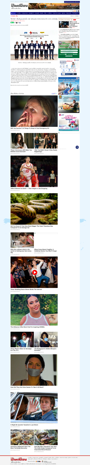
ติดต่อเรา (27, 1)
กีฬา (45, 13)
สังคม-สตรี (68, 13)
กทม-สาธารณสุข (57, 13)
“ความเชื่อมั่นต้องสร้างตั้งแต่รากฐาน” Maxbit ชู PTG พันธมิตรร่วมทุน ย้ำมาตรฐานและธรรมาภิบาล (69, 31)
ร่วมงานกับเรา (54, 459)
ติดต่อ (49, 459)
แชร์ (15, 22)
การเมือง (19, 13)
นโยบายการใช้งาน (37, 459)
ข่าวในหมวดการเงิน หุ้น (66, 19)
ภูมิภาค (63, 13)
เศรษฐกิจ (31, 13)
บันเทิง (41, 13)
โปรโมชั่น (74, 13)
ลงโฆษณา (22, 1)
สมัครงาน (17, 1)
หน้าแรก (12, 1)
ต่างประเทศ (74, 457)
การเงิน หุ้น (76, 15)
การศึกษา (50, 13)
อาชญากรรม (24, 13)
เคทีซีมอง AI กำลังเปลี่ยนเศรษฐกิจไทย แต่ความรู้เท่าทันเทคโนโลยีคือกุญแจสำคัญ (74, 24)
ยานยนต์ (37, 13)
